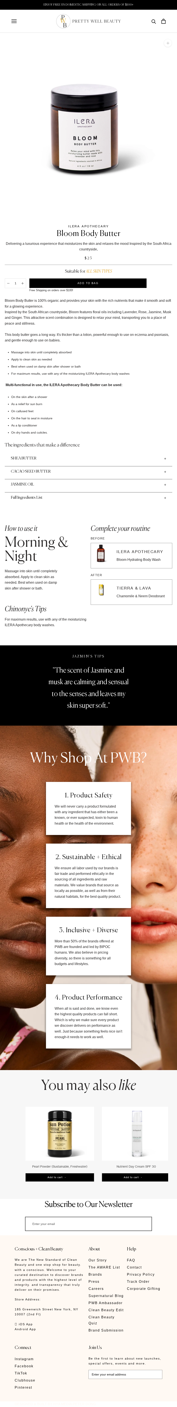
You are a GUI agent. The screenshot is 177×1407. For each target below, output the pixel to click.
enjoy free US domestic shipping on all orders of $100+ (89, 4)
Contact (134, 1267)
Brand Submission (106, 1330)
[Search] (154, 21)
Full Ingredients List (27, 498)
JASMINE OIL (22, 484)
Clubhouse (25, 1380)
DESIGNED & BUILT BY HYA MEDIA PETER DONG (55, 1404)
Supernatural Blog (106, 1296)
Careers (96, 1289)
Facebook (24, 1366)
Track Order (138, 1281)
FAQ (131, 1260)
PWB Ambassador (105, 1303)
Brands (95, 1274)
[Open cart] (163, 21)
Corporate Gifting (143, 1289)
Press (94, 1281)
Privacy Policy (141, 1274)
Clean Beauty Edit (106, 1310)
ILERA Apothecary (88, 226)
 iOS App (24, 1324)
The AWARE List (104, 1267)
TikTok (21, 1373)
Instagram (24, 1359)
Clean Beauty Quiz (101, 1320)
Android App (25, 1329)
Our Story (97, 1260)
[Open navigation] (14, 21)
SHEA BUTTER (23, 458)
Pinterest (23, 1387)
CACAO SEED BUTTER (31, 471)
